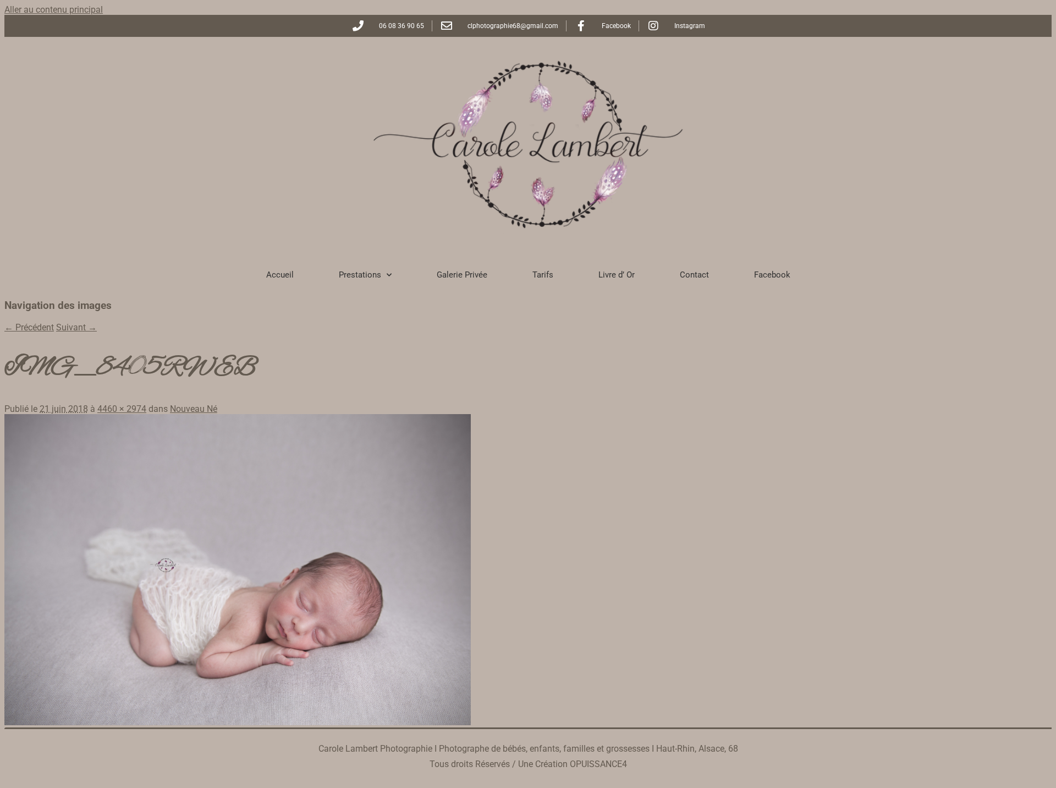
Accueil (280, 275)
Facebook (772, 275)
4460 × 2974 (121, 409)
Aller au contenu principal (53, 9)
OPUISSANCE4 (598, 764)
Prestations (360, 275)
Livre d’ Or (616, 275)
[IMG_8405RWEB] (237, 722)
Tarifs (542, 275)
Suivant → (76, 327)
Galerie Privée (462, 275)
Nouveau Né (193, 409)
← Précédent (29, 327)
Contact (694, 275)
